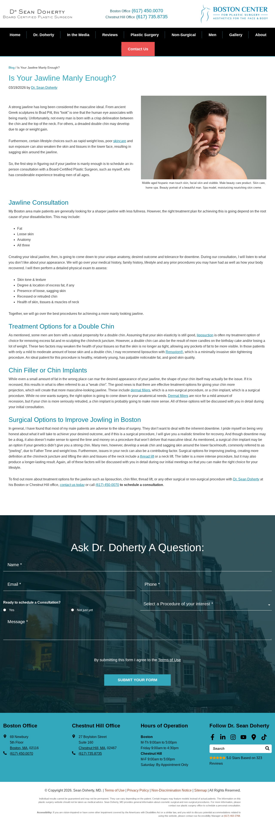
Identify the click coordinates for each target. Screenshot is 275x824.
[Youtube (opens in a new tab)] (243, 738)
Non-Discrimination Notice (171, 790)
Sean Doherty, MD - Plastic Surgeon (37, 13)
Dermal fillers (178, 396)
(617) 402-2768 (232, 816)
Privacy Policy (138, 790)
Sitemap (200, 790)
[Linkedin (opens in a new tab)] (223, 738)
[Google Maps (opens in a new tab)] (254, 738)
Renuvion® (174, 352)
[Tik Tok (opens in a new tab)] (264, 738)
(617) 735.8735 (152, 16)
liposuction (205, 335)
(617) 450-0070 (107, 485)
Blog (12, 67)
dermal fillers (140, 390)
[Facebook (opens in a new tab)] (212, 738)
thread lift (147, 456)
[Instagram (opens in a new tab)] (233, 738)
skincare (119, 141)
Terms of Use (169, 660)
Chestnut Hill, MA (92, 748)
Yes (11, 610)
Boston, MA (19, 748)
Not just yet (85, 610)
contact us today (72, 485)
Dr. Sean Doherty (44, 87)
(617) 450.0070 (147, 10)
